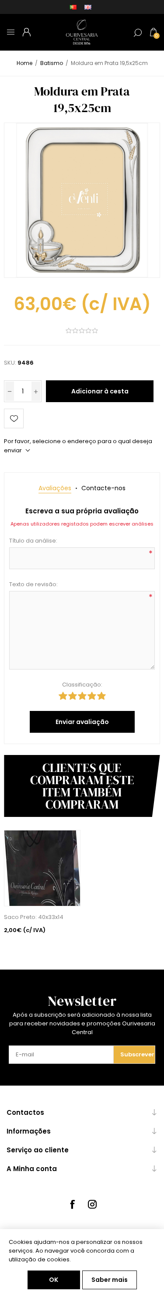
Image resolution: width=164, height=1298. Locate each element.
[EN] (88, 7)
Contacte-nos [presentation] (103, 488)
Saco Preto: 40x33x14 (33, 917)
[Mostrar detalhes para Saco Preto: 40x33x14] (42, 868)
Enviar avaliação (82, 721)
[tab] (54, 488)
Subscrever (137, 1054)
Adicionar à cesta (100, 391)
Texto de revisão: (33, 584)
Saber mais (109, 1279)
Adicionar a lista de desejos (14, 418)
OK (53, 1279)
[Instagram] (92, 1204)
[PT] (73, 7)
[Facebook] (72, 1204)
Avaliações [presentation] (54, 488)
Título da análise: (33, 540)
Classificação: (82, 684)
